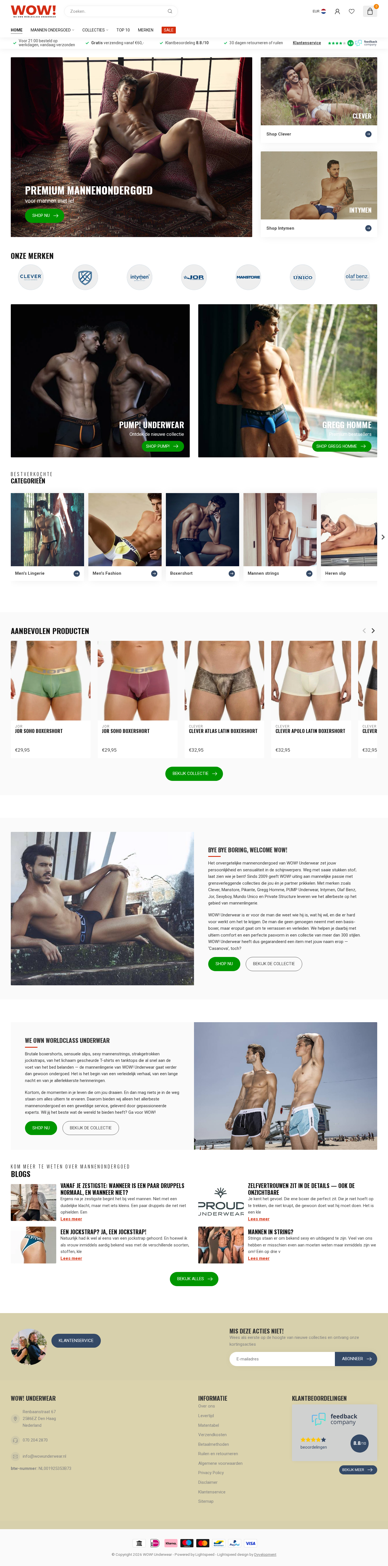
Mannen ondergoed (51, 30)
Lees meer (71, 1218)
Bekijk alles (190, 1278)
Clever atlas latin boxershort (223, 731)
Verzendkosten (212, 1434)
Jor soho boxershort (39, 731)
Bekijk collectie (190, 773)
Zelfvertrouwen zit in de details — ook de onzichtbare (301, 1189)
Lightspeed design (233, 1554)
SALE (169, 30)
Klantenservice (307, 43)
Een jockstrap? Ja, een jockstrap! (103, 1232)
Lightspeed (204, 1554)
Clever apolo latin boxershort (310, 731)
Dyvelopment (265, 1554)
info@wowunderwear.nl (44, 1456)
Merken (145, 30)
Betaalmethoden (213, 1444)
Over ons (206, 1406)
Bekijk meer (353, 1470)
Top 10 (123, 30)
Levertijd (206, 1415)
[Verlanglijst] (351, 11)
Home (16, 30)
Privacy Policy (211, 1472)
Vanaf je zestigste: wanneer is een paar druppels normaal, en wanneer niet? (122, 1189)
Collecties (93, 30)
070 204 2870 (35, 1440)
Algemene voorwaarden (220, 1463)
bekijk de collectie (91, 1127)
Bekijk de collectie (274, 963)
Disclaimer (208, 1482)
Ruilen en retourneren (218, 1453)
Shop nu (224, 963)
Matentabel (208, 1425)
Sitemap (206, 1501)
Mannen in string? (270, 1232)
